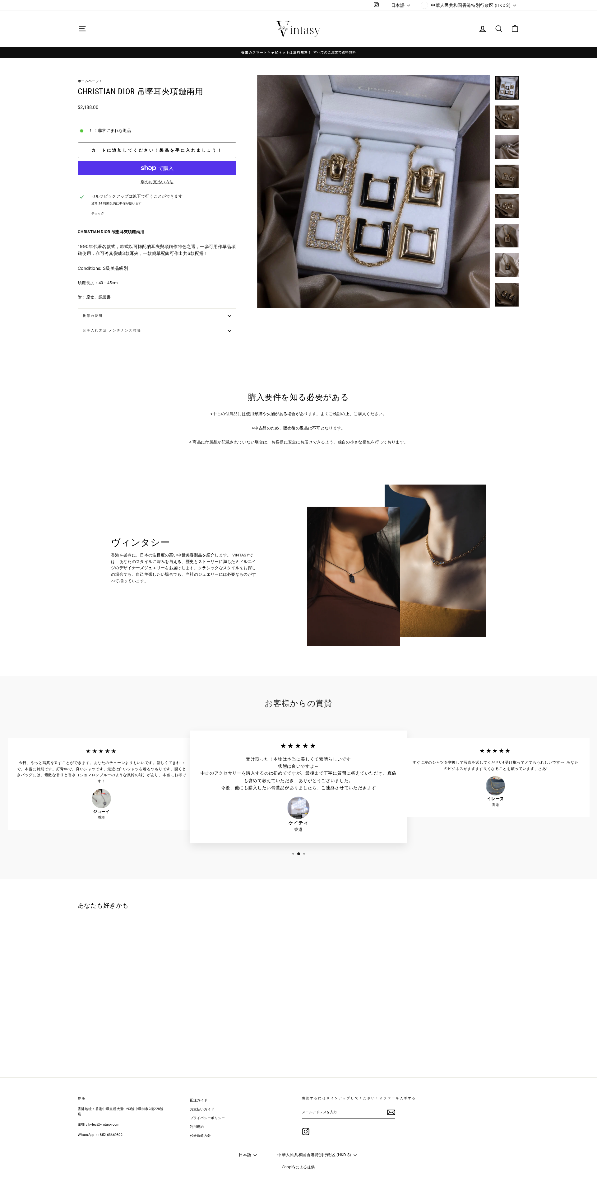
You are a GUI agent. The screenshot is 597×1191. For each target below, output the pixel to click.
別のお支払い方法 (157, 182)
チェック (97, 213)
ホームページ (88, 81)
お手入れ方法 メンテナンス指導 (112, 330)
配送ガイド (199, 1100)
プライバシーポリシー (207, 1118)
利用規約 (197, 1127)
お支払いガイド (202, 1109)
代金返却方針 (200, 1136)
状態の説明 (93, 316)
